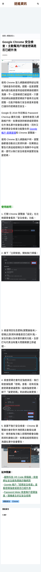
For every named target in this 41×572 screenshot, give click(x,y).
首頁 (4, 36)
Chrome (15, 501)
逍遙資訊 (20, 3)
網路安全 (10, 36)
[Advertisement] (20, 21)
